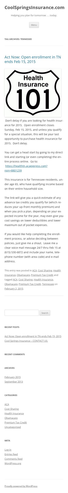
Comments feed (13, 458)
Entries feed (11, 454)
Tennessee (48, 284)
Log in (8, 449)
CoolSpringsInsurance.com (35, 7)
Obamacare (23, 275)
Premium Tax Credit (42, 275)
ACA (34, 270)
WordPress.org (13, 463)
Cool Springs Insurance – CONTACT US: (26, 340)
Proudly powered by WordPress (21, 486)
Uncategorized (13, 427)
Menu (34, 24)
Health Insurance (43, 279)
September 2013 (14, 381)
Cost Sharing (45, 270)
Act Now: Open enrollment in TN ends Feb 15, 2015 (33, 59)
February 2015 (13, 377)
